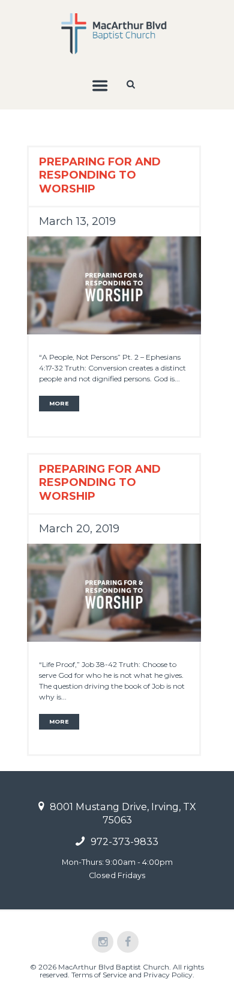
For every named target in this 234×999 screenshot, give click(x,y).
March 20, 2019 (79, 528)
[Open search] (132, 84)
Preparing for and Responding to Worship (100, 175)
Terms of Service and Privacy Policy (132, 974)
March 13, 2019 (77, 221)
